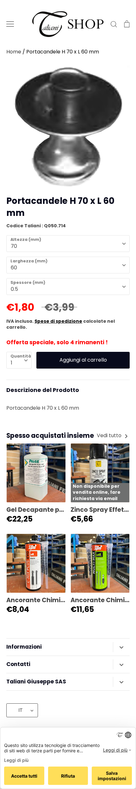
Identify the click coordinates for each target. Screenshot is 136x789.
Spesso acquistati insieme (50, 435)
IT (20, 710)
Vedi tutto (110, 435)
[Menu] (10, 24)
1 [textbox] (11, 362)
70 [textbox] (14, 246)
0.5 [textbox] (14, 289)
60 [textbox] (14, 267)
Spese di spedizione (58, 321)
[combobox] (68, 243)
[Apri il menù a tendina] (121, 647)
